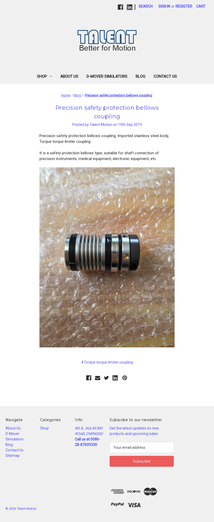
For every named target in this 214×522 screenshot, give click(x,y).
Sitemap (12, 455)
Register (184, 6)
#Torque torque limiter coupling (107, 362)
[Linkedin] (129, 7)
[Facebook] (120, 7)
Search (146, 6)
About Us (69, 76)
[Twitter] (106, 378)
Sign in (164, 6)
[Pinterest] (124, 378)
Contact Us (165, 76)
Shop (42, 76)
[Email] (97, 378)
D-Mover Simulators (107, 76)
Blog (140, 76)
